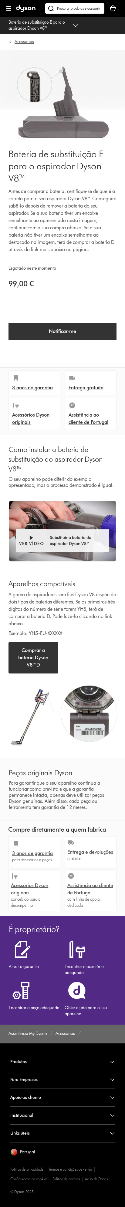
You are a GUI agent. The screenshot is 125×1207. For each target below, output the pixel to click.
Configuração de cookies (28, 1179)
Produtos (18, 1061)
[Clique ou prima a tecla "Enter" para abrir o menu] (9, 8)
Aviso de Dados (96, 1179)
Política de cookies (66, 1179)
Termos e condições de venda (70, 1169)
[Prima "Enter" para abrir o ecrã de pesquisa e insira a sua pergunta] (74, 8)
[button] (62, 540)
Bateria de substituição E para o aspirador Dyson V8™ (36, 25)
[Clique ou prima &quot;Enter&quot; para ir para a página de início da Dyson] (25, 10)
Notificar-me (62, 331)
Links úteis (20, 1133)
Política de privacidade (26, 1169)
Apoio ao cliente (25, 1097)
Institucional (21, 1115)
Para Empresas (24, 1079)
